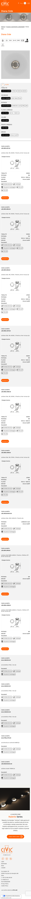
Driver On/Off (14, 135)
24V (20, 98)
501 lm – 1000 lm (14, 113)
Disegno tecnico (6, 156)
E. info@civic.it (5, 879)
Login (2, 861)
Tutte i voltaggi (6, 98)
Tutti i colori (5, 120)
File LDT (20, 187)
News (2, 865)
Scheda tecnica (8, 184)
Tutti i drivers (5, 135)
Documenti (4, 181)
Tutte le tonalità (6, 91)
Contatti (3, 867)
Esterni (3, 27)
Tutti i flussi (5, 113)
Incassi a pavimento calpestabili (15, 27)
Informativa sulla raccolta (6, 897)
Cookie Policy (4, 885)
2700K (14, 91)
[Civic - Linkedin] (11, 859)
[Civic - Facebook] (3, 859)
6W (26, 105)
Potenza (3, 175)
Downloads (4, 863)
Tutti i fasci (5, 127)
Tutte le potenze (6, 105)
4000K (24, 91)
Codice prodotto (5, 146)
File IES (4, 190)
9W (23, 105)
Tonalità (4, 173)
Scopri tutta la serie (14, 836)
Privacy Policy (4, 883)
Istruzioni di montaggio (9, 187)
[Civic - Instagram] (7, 859)
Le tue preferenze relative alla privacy (12, 895)
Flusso (3, 177)
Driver (3, 179)
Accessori (4, 198)
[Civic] (5, 4)
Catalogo (18, 184)
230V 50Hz (14, 98)
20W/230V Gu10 (16, 105)
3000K (19, 91)
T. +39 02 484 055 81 (6, 877)
